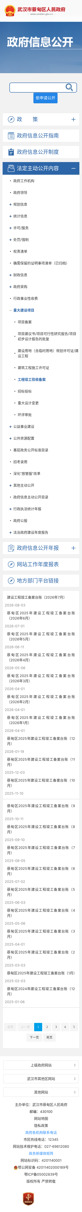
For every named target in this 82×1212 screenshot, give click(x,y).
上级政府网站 (41, 1065)
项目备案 (25, 322)
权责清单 (20, 251)
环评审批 (25, 415)
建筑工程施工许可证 (33, 368)
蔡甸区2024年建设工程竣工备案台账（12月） (41, 991)
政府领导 (20, 192)
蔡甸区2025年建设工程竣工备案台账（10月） (41, 783)
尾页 (49, 1037)
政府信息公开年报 (38, 548)
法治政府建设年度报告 (30, 532)
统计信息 (20, 216)
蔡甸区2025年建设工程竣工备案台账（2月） (41, 955)
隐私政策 (41, 1125)
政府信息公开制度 (38, 152)
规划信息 (20, 204)
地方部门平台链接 (38, 580)
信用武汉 (41, 1084)
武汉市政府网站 (41, 1057)
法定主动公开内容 (38, 168)
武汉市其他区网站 (41, 1079)
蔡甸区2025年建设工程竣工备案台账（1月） (42, 973)
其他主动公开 (23, 485)
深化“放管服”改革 (26, 473)
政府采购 (20, 286)
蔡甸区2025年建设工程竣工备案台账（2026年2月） (41, 699)
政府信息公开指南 (38, 135)
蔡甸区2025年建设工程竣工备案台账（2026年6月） (41, 615)
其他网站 (41, 1092)
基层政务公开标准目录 (30, 450)
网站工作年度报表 (38, 564)
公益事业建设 (23, 426)
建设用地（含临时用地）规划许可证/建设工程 (48, 353)
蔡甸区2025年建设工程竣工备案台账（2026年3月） (41, 678)
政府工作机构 (23, 181)
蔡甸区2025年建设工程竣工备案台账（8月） (41, 829)
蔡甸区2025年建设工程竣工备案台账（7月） (41, 850)
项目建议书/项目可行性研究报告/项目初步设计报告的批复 (47, 336)
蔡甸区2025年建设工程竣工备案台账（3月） (41, 934)
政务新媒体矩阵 (41, 1153)
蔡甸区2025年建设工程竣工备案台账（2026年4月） (41, 657)
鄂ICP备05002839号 (41, 1174)
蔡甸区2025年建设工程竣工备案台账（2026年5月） (41, 636)
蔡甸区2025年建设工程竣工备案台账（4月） (41, 913)
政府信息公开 (41, 52)
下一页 (34, 1037)
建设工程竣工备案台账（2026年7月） (37, 597)
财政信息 (20, 275)
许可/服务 (21, 228)
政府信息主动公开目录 (30, 497)
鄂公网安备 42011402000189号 (43, 1167)
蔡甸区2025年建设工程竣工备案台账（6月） (41, 871)
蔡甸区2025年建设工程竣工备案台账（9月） (41, 808)
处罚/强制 (21, 239)
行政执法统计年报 (27, 509)
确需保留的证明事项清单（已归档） (41, 263)
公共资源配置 (23, 438)
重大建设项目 (23, 310)
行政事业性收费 (25, 298)
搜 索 (68, 87)
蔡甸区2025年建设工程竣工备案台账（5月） (41, 892)
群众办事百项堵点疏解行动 (41, 1058)
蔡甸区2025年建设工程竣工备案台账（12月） (41, 741)
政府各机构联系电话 (41, 1132)
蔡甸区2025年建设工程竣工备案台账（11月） (41, 762)
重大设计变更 (28, 403)
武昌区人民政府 (41, 1071)
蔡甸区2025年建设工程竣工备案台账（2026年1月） (41, 720)
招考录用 (20, 462)
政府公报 (20, 520)
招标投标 (25, 391)
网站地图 (41, 1118)
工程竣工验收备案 (32, 379)
